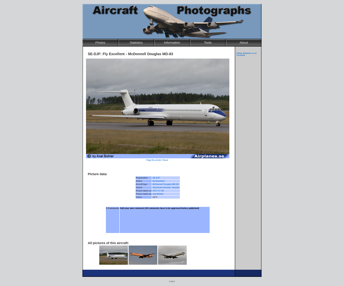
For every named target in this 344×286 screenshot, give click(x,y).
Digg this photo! (154, 160)
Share (165, 160)
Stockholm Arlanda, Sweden (166, 187)
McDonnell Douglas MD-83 (165, 184)
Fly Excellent (158, 181)
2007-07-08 (158, 190)
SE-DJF (156, 178)
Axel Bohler (158, 194)
